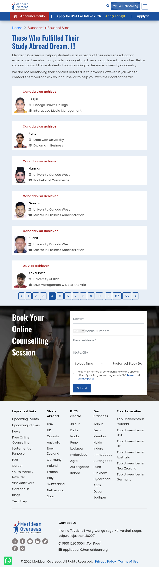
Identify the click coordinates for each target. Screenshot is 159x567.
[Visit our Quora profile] (22, 548)
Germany (54, 459)
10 (99, 296)
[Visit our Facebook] (22, 541)
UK (49, 430)
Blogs (16, 495)
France (52, 472)
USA (50, 424)
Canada (53, 436)
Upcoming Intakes (26, 425)
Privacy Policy (105, 561)
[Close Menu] (145, 6)
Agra (74, 461)
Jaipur (75, 424)
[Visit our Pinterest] (15, 548)
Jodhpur (99, 497)
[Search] (108, 6)
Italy (50, 478)
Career (17, 465)
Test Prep (19, 501)
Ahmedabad (102, 454)
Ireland (52, 465)
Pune (74, 442)
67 (117, 296)
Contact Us (20, 489)
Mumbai (99, 436)
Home (17, 27)
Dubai (97, 491)
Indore (75, 473)
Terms (130, 375)
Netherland (55, 490)
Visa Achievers (23, 483)
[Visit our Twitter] (45, 541)
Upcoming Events (25, 419)
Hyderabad (78, 454)
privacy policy (86, 378)
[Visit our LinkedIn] (38, 541)
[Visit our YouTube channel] (30, 541)
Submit (82, 388)
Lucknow (76, 448)
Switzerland (56, 484)
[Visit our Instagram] (15, 541)
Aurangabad (79, 467)
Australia (53, 442)
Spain (51, 496)
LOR (15, 459)
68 (127, 296)
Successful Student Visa (48, 27)
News (16, 431)
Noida (74, 436)
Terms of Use (128, 561)
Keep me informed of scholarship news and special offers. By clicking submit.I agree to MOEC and (109, 375)
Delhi (74, 430)
